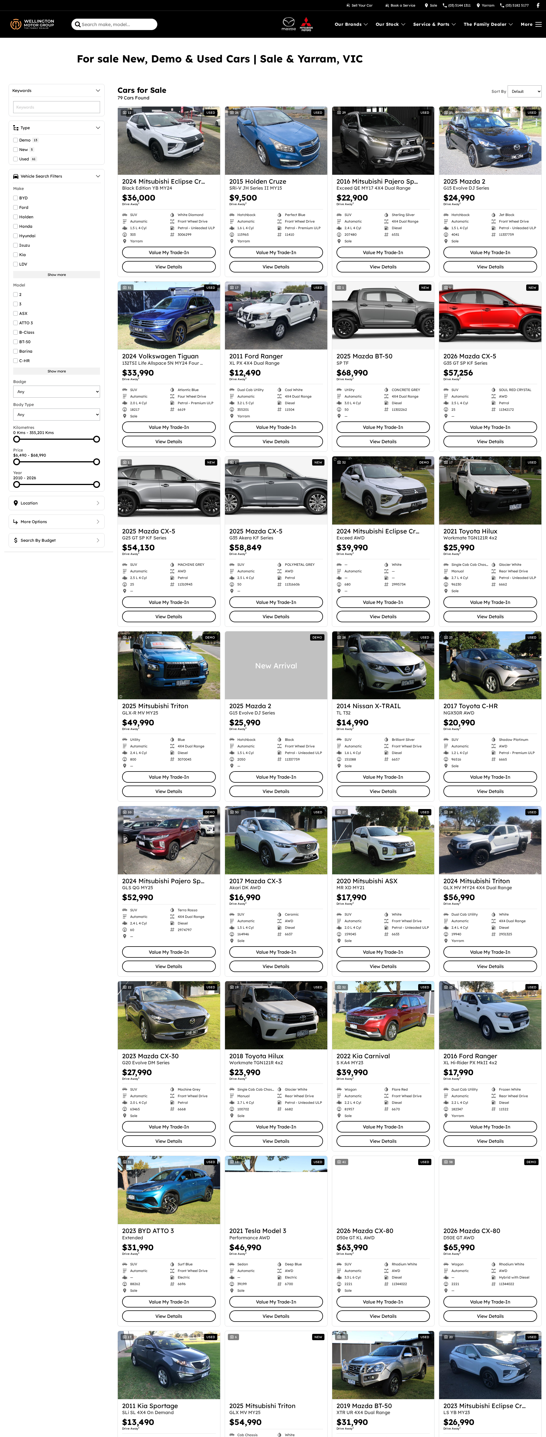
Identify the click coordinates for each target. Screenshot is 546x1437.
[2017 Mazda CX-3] (276, 840)
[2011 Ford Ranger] (276, 316)
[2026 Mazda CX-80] (383, 1190)
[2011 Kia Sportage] (169, 1365)
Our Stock (387, 24)
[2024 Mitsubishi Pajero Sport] (169, 840)
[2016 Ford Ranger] (490, 1015)
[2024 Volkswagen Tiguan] (169, 316)
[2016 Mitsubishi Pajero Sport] (383, 141)
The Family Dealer (485, 24)
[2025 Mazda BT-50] (383, 316)
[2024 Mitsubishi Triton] (490, 840)
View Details (168, 267)
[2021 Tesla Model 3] (276, 1190)
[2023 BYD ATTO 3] (169, 1190)
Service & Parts (431, 24)
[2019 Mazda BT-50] (383, 1365)
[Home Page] (32, 24)
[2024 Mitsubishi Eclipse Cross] (169, 141)
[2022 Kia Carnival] (383, 1015)
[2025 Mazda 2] (490, 141)
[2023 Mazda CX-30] (169, 1015)
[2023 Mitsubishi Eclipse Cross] (490, 1365)
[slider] (16, 439)
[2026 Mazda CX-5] (490, 316)
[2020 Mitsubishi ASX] (383, 840)
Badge (19, 381)
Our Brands (348, 24)
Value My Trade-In (169, 252)
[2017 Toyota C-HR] (490, 665)
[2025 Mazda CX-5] (169, 490)
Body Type (23, 404)
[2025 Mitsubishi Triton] (169, 665)
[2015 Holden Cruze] (276, 141)
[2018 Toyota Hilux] (276, 1015)
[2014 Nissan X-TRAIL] (383, 665)
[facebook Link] (538, 5)
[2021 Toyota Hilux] (490, 490)
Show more (57, 274)
